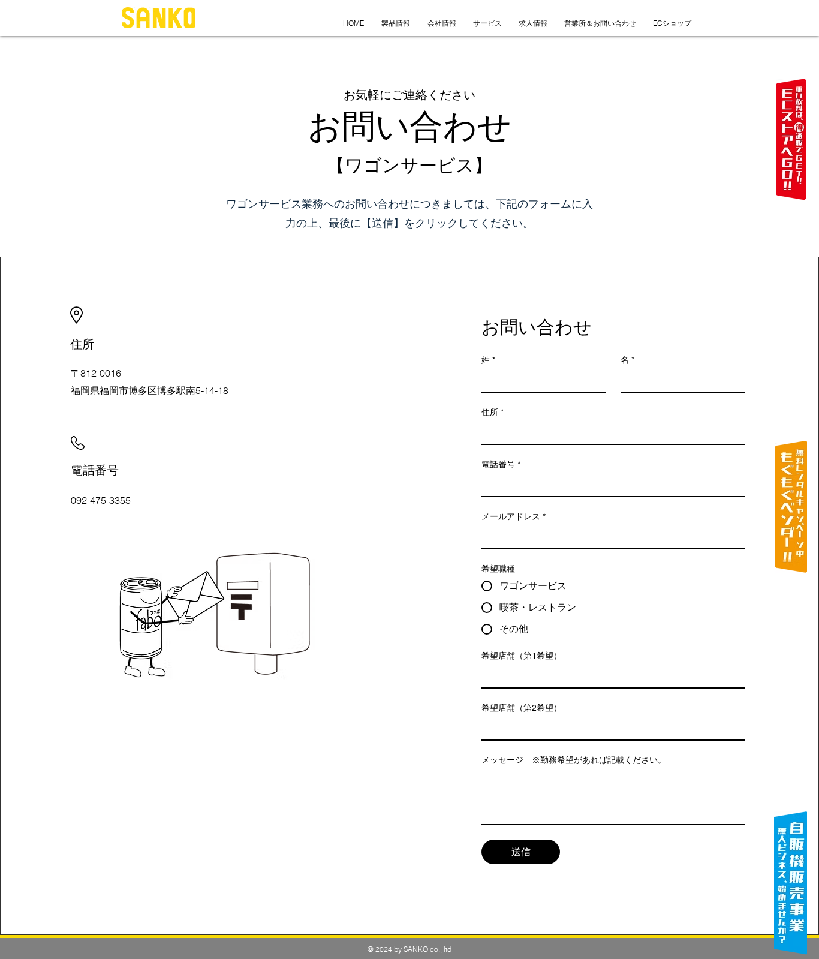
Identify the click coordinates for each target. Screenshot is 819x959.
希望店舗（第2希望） (521, 708)
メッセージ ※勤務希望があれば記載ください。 (573, 760)
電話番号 (500, 464)
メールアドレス (513, 516)
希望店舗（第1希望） (521, 655)
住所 (492, 412)
